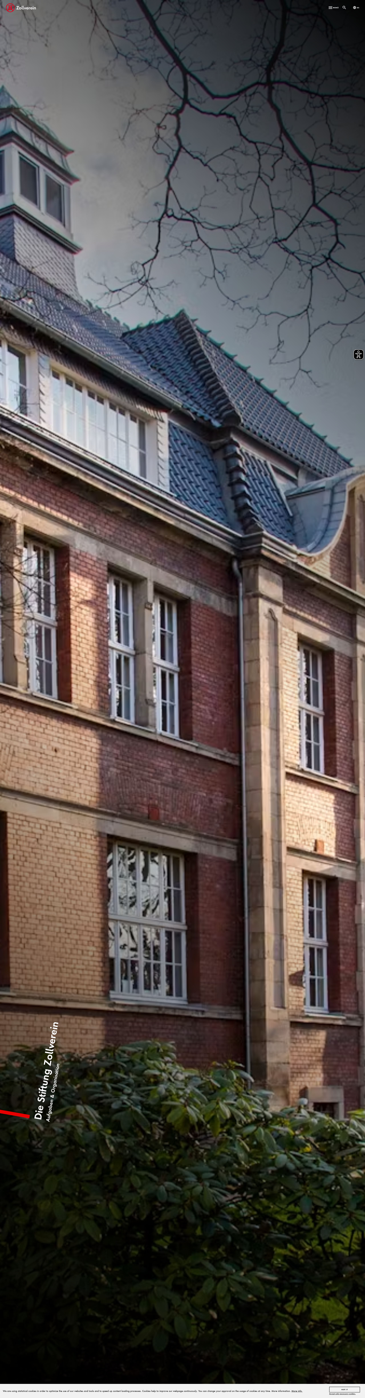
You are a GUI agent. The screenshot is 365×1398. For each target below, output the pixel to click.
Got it (344, 1390)
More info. (297, 1390)
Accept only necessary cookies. (342, 1394)
